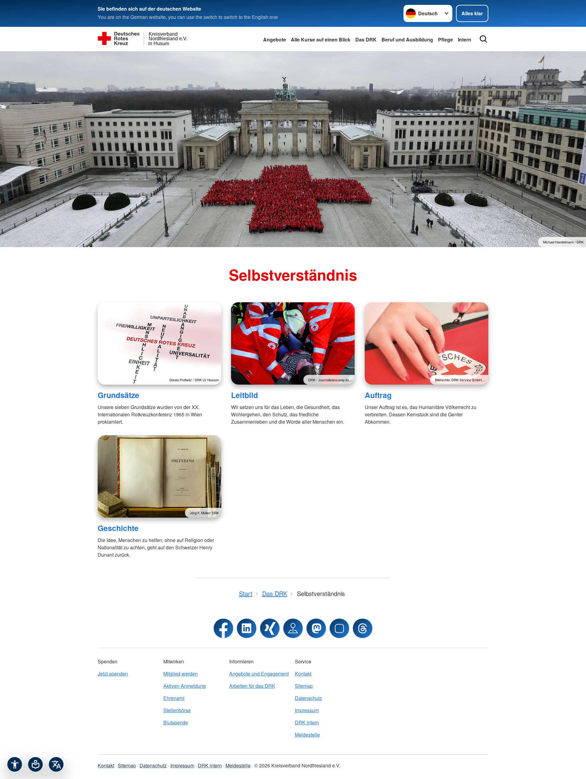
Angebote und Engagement (259, 673)
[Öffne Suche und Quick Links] (483, 39)
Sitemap (304, 685)
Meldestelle (307, 734)
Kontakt (303, 673)
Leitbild (244, 395)
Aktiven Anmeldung (184, 685)
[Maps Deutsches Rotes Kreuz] (293, 628)
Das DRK (366, 39)
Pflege (445, 39)
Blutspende (175, 722)
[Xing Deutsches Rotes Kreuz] (270, 628)
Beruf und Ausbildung (407, 39)
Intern (464, 39)
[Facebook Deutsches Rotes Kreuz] (223, 628)
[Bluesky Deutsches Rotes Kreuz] (339, 628)
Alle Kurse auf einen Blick (320, 39)
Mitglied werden (180, 673)
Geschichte (118, 527)
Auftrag (378, 395)
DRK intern (307, 722)
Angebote (274, 39)
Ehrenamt (173, 698)
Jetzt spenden (113, 673)
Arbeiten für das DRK (252, 685)
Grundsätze (118, 395)
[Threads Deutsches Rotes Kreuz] (362, 628)
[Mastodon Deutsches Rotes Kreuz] (316, 628)
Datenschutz (308, 698)
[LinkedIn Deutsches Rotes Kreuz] (246, 628)
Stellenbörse (177, 710)
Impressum (307, 710)
